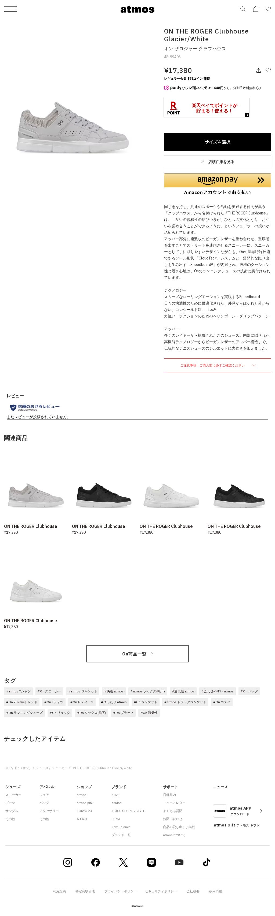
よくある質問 (172, 811)
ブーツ (10, 803)
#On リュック (60, 713)
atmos (81, 795)
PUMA (115, 819)
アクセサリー (49, 811)
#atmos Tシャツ (18, 691)
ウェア (44, 795)
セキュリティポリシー (161, 891)
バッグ (44, 803)
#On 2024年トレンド (21, 702)
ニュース (220, 786)
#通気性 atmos (183, 691)
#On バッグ (249, 691)
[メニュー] (10, 9)
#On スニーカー (49, 691)
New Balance (120, 827)
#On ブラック (123, 713)
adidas (116, 803)
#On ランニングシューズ (24, 713)
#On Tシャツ (53, 702)
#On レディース (82, 702)
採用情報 (215, 891)
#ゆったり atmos (114, 702)
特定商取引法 (85, 891)
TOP (8, 768)
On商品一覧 (134, 654)
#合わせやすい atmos (217, 691)
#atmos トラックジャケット (185, 702)
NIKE (115, 795)
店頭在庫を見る (220, 161)
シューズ (42, 768)
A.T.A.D (82, 819)
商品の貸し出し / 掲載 (179, 827)
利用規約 (59, 891)
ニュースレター (174, 803)
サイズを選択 (217, 141)
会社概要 (193, 891)
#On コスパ (221, 702)
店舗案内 (169, 795)
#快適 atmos (114, 691)
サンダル (11, 811)
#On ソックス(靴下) (91, 713)
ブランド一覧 (121, 835)
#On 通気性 (149, 713)
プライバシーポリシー (120, 891)
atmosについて (174, 835)
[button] (217, 184)
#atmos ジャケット (82, 691)
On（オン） (23, 768)
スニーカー (60, 768)
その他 (10, 819)
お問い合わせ (172, 819)
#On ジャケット (145, 702)
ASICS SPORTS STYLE (128, 811)
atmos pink (85, 803)
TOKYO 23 (84, 811)
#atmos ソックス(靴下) (148, 691)
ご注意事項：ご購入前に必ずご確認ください (212, 365)
